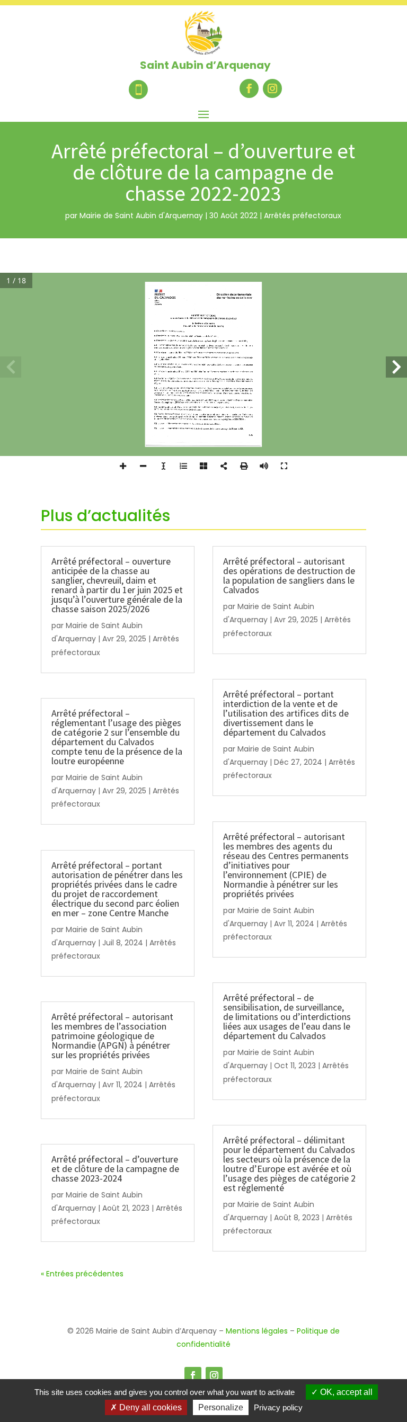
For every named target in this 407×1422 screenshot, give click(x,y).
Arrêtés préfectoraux (302, 215)
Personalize (220, 1407)
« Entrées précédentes (82, 1273)
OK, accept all (345, 1392)
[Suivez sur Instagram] (272, 88)
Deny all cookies (149, 1407)
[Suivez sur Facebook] (249, 88)
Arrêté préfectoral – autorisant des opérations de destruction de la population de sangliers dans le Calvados (289, 575)
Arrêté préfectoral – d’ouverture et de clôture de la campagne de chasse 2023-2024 (115, 1168)
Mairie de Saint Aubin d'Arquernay (141, 215)
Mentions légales (257, 1331)
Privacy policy (278, 1407)
